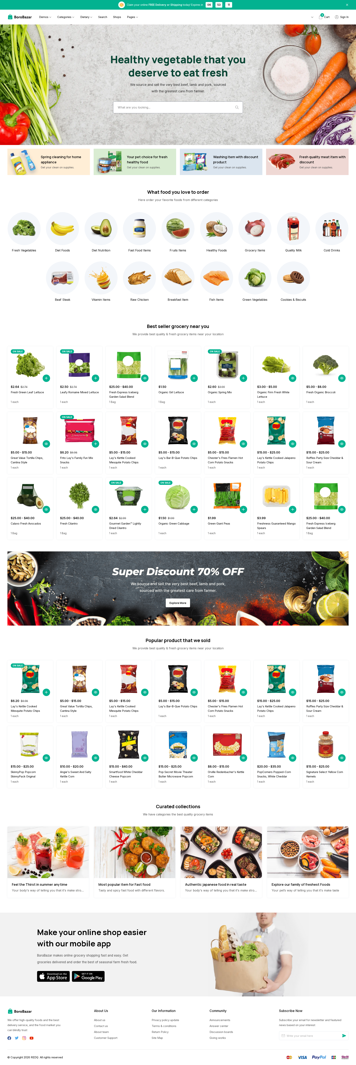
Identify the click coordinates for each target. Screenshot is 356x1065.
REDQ (34, 1057)
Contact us (101, 1026)
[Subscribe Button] (344, 1035)
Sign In (344, 17)
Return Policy (160, 1032)
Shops (117, 17)
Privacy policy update (165, 1020)
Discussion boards (221, 1032)
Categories (64, 17)
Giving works (218, 1038)
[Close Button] (347, 5)
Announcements (220, 1020)
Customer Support (105, 1038)
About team (101, 1032)
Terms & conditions (164, 1026)
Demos (43, 17)
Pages (131, 17)
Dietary (84, 17)
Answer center (219, 1026)
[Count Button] (46, 378)
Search (102, 17)
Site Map (157, 1038)
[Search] (237, 107)
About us (99, 1020)
